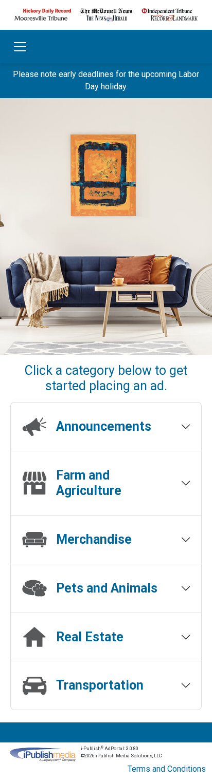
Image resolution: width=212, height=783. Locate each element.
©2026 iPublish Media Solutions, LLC (121, 755)
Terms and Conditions (167, 769)
